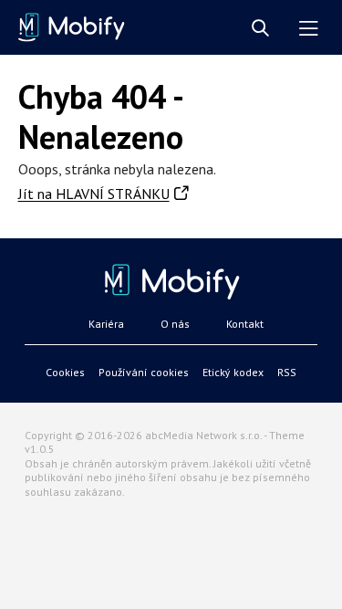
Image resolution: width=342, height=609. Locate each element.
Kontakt (245, 324)
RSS (286, 372)
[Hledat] (260, 28)
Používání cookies (143, 372)
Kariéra (106, 324)
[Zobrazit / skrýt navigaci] (309, 28)
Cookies (65, 372)
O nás (175, 324)
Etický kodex (233, 372)
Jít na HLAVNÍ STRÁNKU (94, 193)
